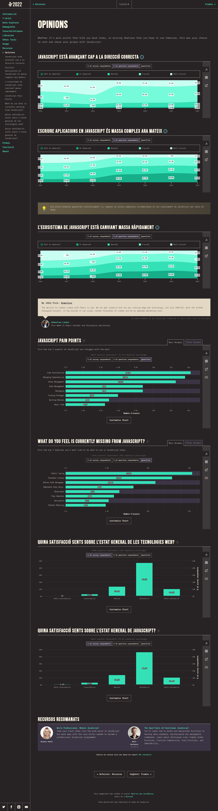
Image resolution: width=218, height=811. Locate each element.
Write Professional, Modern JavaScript (78, 728)
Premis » (140, 774)
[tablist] (205, 79)
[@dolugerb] (157, 227)
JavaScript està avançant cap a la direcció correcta (14, 59)
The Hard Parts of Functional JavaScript (166, 728)
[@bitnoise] (142, 57)
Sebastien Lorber (45, 323)
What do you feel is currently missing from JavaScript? (16, 106)
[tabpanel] (124, 90)
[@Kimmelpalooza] (165, 131)
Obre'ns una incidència (142, 794)
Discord (129, 796)
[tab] (206, 69)
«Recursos (109, 774)
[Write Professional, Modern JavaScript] (46, 732)
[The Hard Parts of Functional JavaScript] (134, 732)
